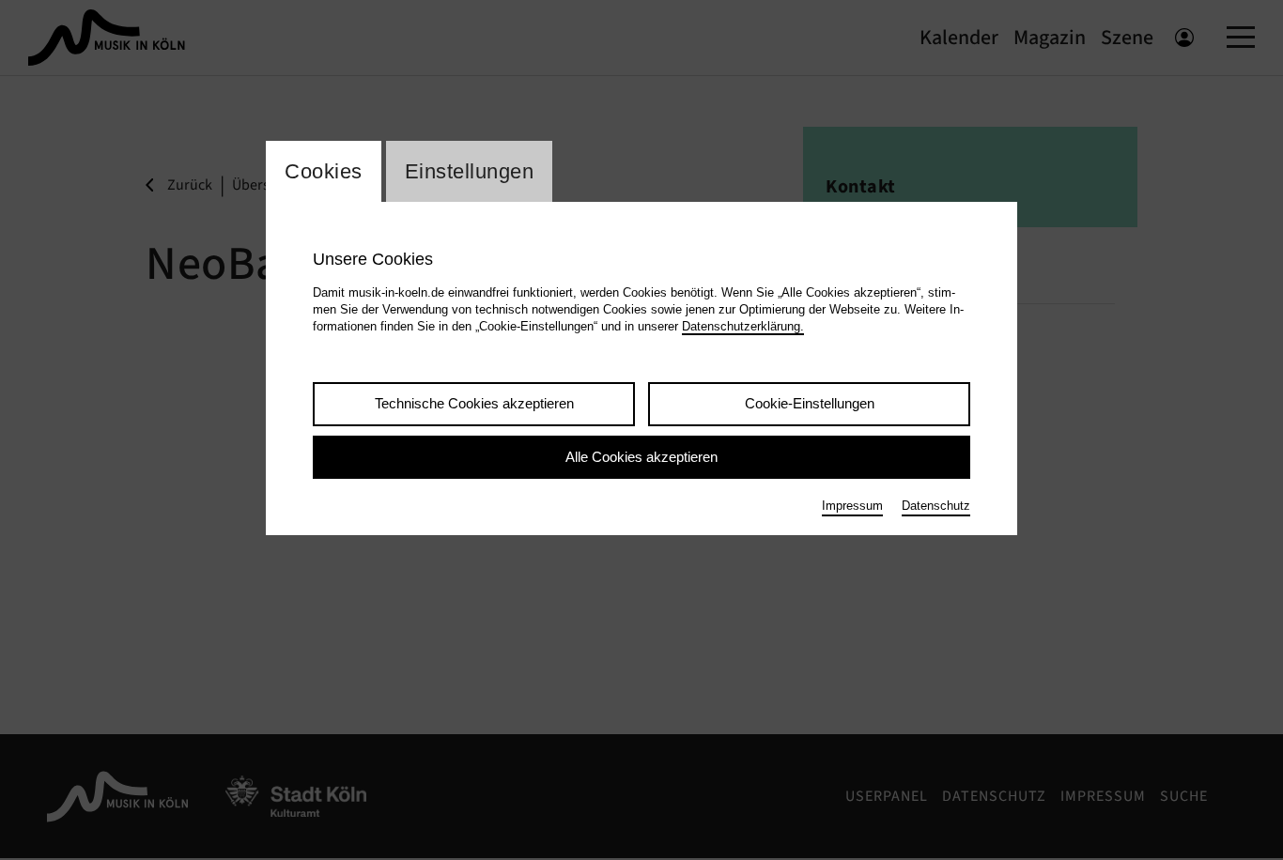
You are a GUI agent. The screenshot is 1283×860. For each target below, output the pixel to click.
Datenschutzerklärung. (743, 326)
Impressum (852, 506)
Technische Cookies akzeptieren (474, 403)
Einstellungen (469, 171)
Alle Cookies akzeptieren (641, 457)
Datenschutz (936, 506)
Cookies (324, 171)
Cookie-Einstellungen (809, 403)
